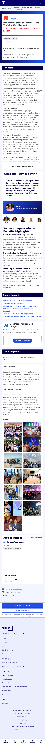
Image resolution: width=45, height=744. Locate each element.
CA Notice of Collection (22, 730)
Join (34, 3)
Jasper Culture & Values (13, 303)
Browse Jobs (6, 690)
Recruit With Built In (9, 663)
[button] (6, 219)
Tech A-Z (5, 694)
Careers (4, 646)
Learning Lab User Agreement (22, 710)
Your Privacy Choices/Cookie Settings (22, 726)
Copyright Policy (22, 716)
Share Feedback (7, 679)
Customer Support (8, 675)
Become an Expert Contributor (13, 666)
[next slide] (11, 579)
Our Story (5, 642)
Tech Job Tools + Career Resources (14, 687)
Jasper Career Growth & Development (19, 306)
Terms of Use (22, 723)
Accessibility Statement (22, 713)
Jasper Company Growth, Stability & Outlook (22, 316)
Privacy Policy (22, 720)
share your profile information (33, 614)
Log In (41, 3)
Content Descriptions (9, 654)
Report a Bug (7, 683)
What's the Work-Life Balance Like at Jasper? (19, 310)
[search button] (29, 2)
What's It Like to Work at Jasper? (17, 301)
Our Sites (5, 703)
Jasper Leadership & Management (18, 314)
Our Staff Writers (8, 650)
